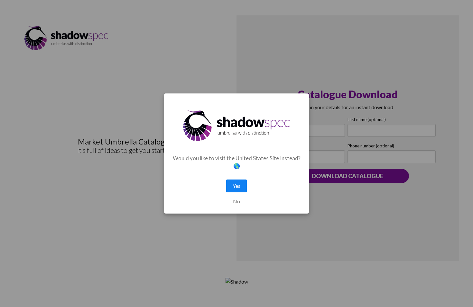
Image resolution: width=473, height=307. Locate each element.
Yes (236, 186)
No (236, 201)
